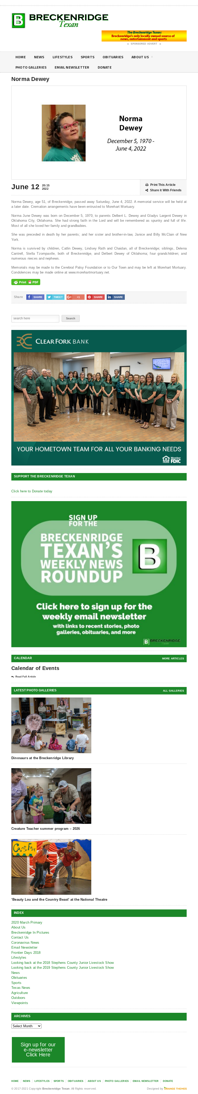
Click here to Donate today (31, 491)
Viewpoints (19, 1003)
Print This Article (163, 185)
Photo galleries (30, 67)
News (39, 57)
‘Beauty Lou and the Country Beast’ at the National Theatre (59, 899)
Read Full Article (25, 676)
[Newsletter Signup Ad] (99, 574)
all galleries (173, 690)
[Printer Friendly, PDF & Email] (25, 282)
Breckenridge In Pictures (30, 932)
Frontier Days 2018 (26, 953)
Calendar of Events (35, 668)
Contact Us (20, 937)
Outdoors (18, 998)
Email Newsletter (72, 67)
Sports (87, 57)
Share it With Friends (166, 190)
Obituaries (113, 57)
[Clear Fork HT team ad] (99, 398)
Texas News (20, 988)
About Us (140, 57)
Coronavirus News (25, 942)
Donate (105, 67)
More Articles (173, 658)
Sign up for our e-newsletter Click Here (38, 1049)
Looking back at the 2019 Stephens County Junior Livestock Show (62, 967)
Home (20, 57)
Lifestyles (62, 57)
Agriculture (19, 993)
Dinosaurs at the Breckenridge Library (42, 758)
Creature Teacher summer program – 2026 (45, 829)
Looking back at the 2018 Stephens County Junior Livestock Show (62, 963)
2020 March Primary (27, 922)
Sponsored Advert (144, 44)
